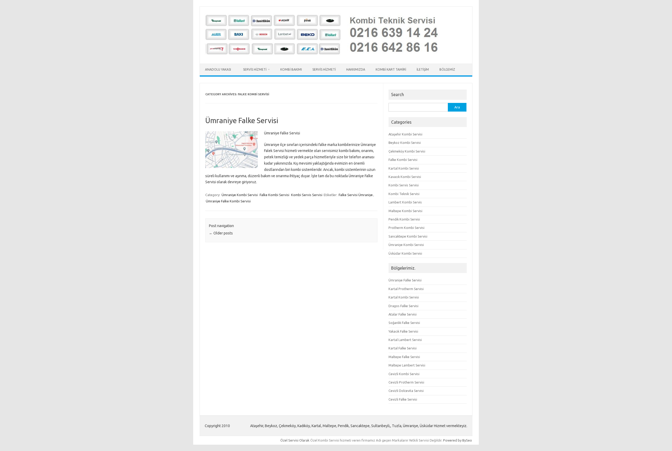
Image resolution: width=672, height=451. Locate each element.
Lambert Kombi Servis (405, 202)
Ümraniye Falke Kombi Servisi (228, 201)
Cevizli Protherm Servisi (406, 382)
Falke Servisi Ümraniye (356, 195)
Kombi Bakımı (291, 69)
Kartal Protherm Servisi (406, 289)
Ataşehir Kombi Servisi (405, 134)
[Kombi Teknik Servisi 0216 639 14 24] (325, 55)
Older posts (221, 233)
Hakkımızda (355, 69)
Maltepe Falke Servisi (404, 357)
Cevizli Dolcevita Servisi (406, 390)
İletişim (423, 69)
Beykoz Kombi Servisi (404, 142)
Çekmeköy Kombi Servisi (406, 151)
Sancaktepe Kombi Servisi (407, 236)
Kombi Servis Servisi (306, 195)
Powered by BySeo (457, 440)
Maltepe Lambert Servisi (406, 365)
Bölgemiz (447, 69)
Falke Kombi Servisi (274, 195)
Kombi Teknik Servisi (403, 194)
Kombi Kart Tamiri (391, 69)
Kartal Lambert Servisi (405, 340)
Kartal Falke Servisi (402, 348)
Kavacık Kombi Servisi (404, 177)
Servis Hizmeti (254, 69)
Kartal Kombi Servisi (403, 168)
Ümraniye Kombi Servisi (240, 195)
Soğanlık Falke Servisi (404, 322)
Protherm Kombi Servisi (406, 227)
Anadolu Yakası (219, 69)
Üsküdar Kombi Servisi (405, 253)
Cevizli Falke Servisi (402, 399)
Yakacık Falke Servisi (403, 331)
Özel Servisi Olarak (295, 440)
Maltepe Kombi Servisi (405, 211)
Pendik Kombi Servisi (404, 219)
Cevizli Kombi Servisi (403, 374)
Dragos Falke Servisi (403, 306)
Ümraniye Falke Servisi (241, 120)
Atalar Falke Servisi (402, 314)
